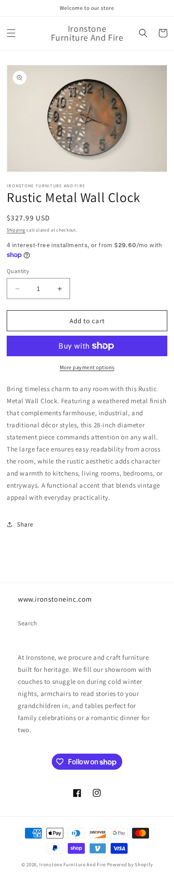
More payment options (87, 367)
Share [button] (25, 524)
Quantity (18, 271)
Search (27, 623)
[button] (11, 33)
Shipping (16, 230)
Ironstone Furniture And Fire (72, 864)
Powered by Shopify (130, 864)
